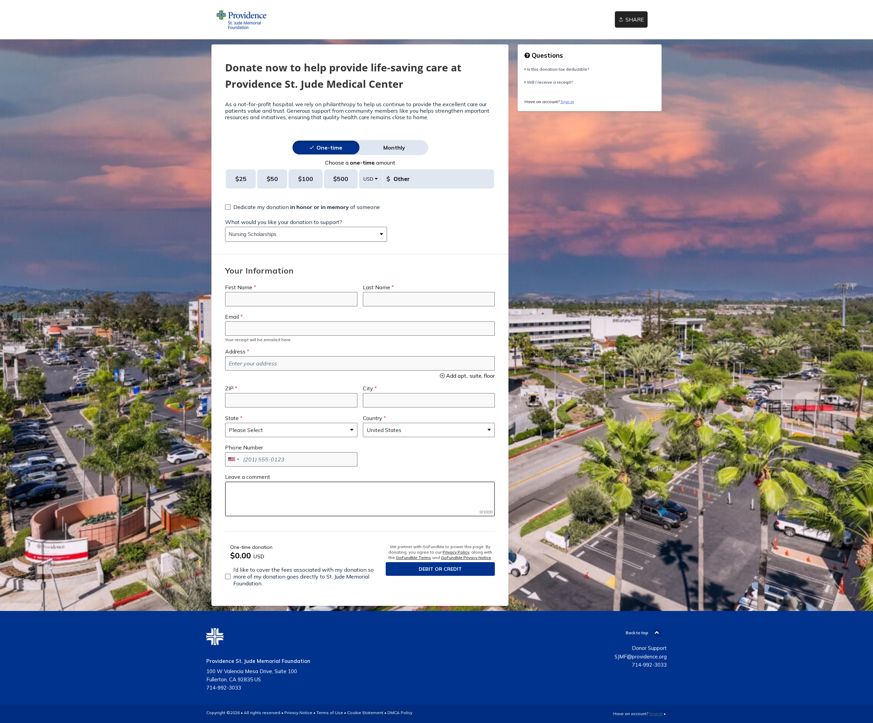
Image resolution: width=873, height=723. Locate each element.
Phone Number (244, 447)
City (368, 388)
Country (372, 418)
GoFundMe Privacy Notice (466, 557)
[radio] (329, 147)
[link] (241, 19)
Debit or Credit (440, 569)
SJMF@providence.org (641, 656)
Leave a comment (247, 476)
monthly (394, 147)
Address (235, 351)
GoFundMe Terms (413, 557)
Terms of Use (329, 712)
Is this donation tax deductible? (558, 69)
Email (232, 316)
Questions (546, 55)
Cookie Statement (365, 712)
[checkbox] (302, 207)
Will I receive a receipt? (550, 82)
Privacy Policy (456, 552)
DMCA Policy (399, 712)
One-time (329, 147)
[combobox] (300, 234)
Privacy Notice (298, 712)
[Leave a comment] (359, 499)
